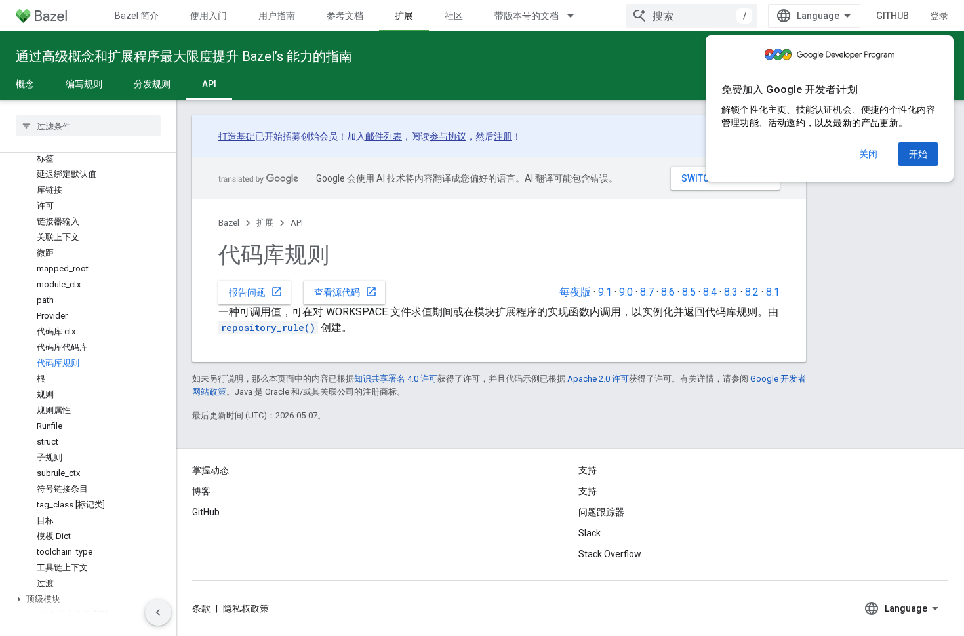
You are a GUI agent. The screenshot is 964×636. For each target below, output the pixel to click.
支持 (587, 491)
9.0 (626, 292)
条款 (201, 608)
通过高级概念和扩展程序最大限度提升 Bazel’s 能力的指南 (184, 56)
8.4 (710, 292)
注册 (503, 136)
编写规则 (84, 84)
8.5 (689, 292)
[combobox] (691, 16)
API (209, 84)
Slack (589, 533)
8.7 (647, 292)
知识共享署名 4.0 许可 (395, 379)
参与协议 (448, 136)
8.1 (773, 292)
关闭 (868, 154)
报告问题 (256, 292)
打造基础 (236, 136)
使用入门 (208, 15)
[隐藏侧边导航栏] (158, 612)
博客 (201, 491)
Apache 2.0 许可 (598, 379)
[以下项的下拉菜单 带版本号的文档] (576, 15)
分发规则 (152, 84)
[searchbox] (88, 125)
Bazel (228, 223)
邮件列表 (383, 136)
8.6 (668, 292)
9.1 (605, 292)
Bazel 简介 (137, 15)
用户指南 (276, 15)
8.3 (731, 292)
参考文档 (345, 15)
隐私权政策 (246, 608)
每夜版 (575, 292)
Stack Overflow (609, 554)
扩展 (404, 15)
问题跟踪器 (601, 512)
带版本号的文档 (526, 15)
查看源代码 (345, 292)
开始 (918, 154)
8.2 (752, 292)
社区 (454, 15)
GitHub (892, 15)
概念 (25, 84)
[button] (88, 599)
